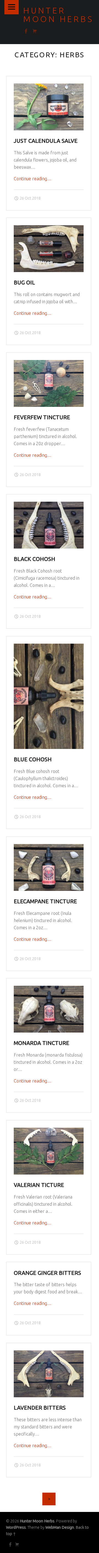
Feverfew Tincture (42, 417)
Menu (11, 7)
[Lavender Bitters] (49, 1353)
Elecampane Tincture (45, 901)
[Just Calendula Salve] (49, 86)
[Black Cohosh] (49, 505)
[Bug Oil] (49, 228)
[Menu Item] (9, 1544)
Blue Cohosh (33, 759)
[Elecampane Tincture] (49, 847)
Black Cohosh (34, 559)
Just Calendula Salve (46, 141)
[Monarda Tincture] (49, 989)
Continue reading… (32, 178)
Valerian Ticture (39, 1185)
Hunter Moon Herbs (37, 1521)
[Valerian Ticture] (49, 1131)
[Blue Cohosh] (49, 646)
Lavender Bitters (40, 1408)
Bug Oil (24, 283)
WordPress (16, 1527)
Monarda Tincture (41, 1043)
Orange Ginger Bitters (47, 1273)
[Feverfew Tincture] (49, 363)
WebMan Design (59, 1527)
